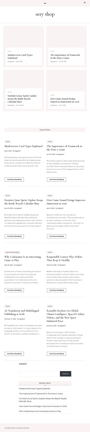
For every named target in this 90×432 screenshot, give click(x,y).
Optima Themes (23, 428)
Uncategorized (12, 252)
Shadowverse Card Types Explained (23, 146)
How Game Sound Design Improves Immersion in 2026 (43, 406)
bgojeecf (18, 151)
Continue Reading (14, 179)
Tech (8, 141)
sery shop (45, 14)
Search (65, 374)
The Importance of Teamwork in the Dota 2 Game (41, 394)
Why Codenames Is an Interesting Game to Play (40, 411)
